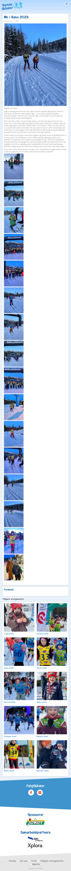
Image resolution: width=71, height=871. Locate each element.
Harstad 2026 (9, 702)
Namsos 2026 (42, 736)
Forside (12, 861)
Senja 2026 (9, 668)
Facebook (31, 792)
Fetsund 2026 (42, 634)
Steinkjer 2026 (10, 736)
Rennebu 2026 (43, 771)
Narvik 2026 (42, 668)
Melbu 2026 (42, 702)
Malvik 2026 (9, 771)
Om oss (23, 861)
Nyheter (36, 864)
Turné (34, 861)
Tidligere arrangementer (52, 861)
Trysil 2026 (9, 634)
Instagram (40, 792)
